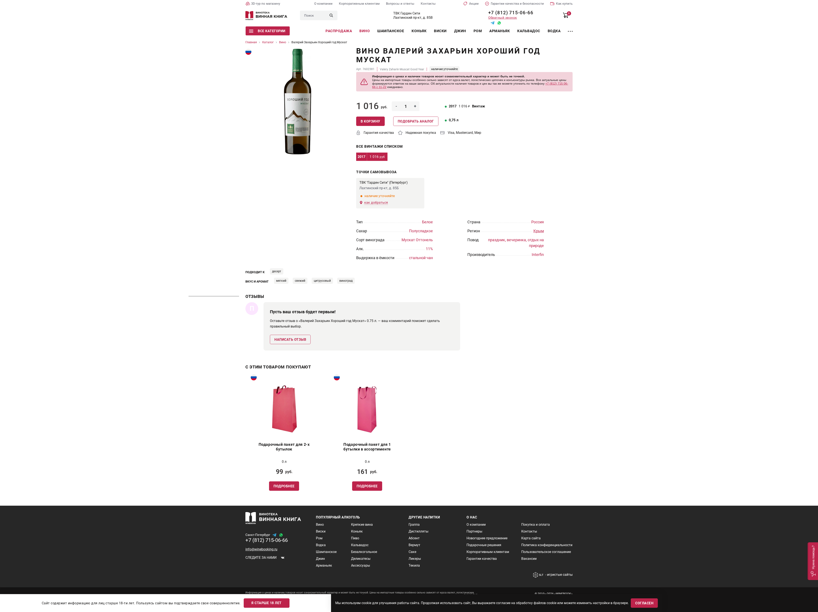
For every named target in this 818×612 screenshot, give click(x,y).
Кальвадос (528, 31)
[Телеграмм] (492, 23)
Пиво (355, 538)
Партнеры (474, 531)
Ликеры (415, 559)
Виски (440, 31)
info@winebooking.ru (261, 549)
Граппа (414, 525)
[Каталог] (570, 28)
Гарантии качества (482, 559)
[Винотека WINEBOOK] (266, 15)
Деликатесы (360, 559)
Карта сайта (531, 538)
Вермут (414, 545)
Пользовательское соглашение (546, 552)
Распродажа (338, 31)
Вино (364, 31)
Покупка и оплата (535, 525)
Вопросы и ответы (400, 4)
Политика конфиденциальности (546, 545)
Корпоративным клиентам (359, 4)
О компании (323, 4)
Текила (414, 565)
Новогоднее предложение (487, 538)
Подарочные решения (484, 545)
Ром (478, 31)
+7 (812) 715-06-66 (509, 12)
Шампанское (390, 31)
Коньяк (419, 31)
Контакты (428, 4)
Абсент (414, 538)
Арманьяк (499, 31)
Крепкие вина (362, 525)
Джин (460, 31)
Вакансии (529, 559)
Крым (538, 231)
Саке (412, 552)
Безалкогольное (364, 552)
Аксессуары (360, 565)
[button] (813, 561)
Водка (554, 31)
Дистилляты (418, 531)
